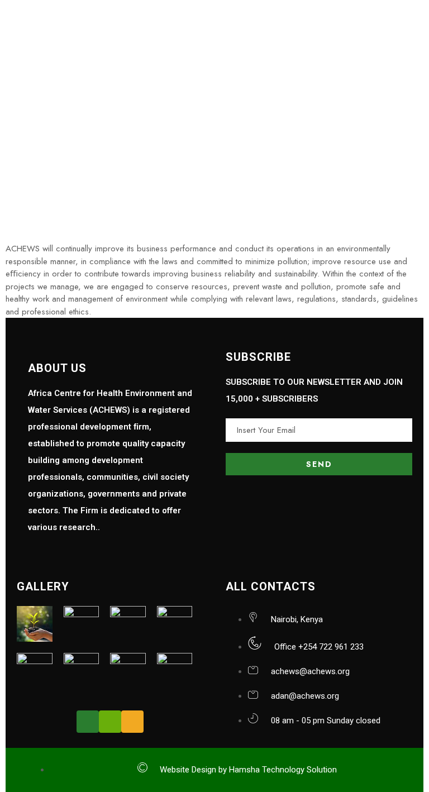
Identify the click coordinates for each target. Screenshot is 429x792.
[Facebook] (88, 721)
